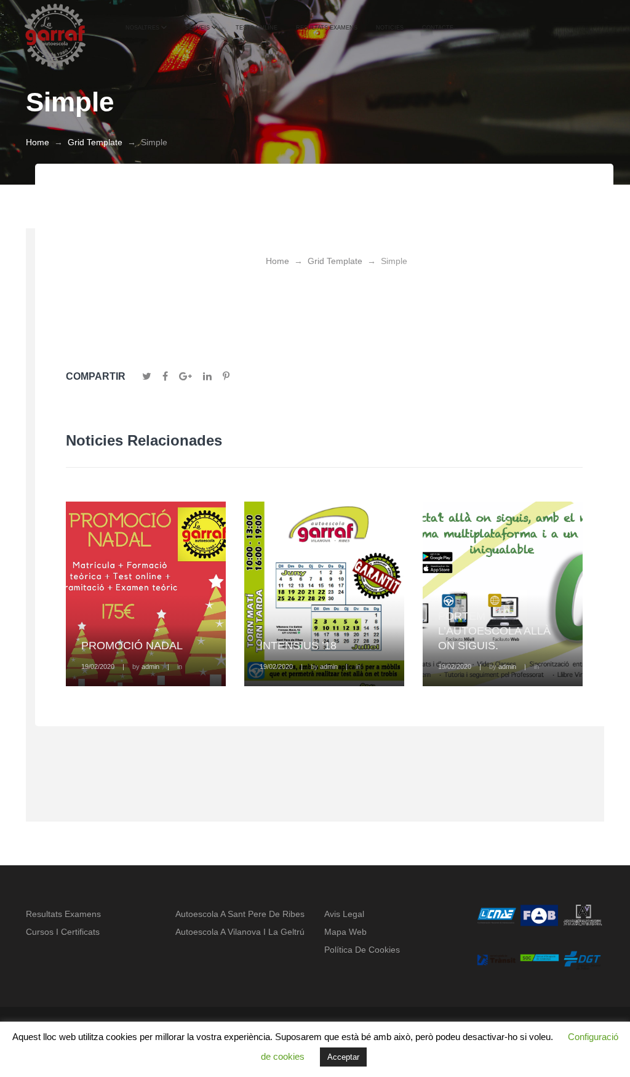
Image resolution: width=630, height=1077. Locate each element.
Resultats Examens (63, 914)
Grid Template (95, 142)
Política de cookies (362, 950)
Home (37, 142)
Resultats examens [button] (326, 28)
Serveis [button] (197, 28)
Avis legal (344, 914)
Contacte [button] (437, 28)
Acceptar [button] (343, 1057)
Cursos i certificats (63, 932)
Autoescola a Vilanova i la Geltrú (240, 932)
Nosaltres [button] (142, 28)
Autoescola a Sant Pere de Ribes (240, 914)
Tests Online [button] (256, 28)
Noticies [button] (390, 28)
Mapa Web (345, 932)
